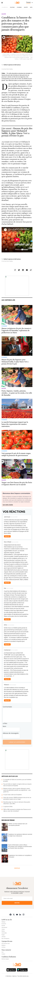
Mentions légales (5, 959)
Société (26, 7)
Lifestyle (3, 936)
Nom (4, 726)
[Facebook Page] (10, 914)
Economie (19, 7)
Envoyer (17, 902)
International (4, 927)
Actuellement (5, 7)
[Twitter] (14, 914)
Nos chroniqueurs (5, 938)
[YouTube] (17, 914)
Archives (3, 947)
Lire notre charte (8, 505)
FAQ (2, 952)
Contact (3, 954)
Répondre (7, 536)
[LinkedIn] (20, 914)
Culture (3, 929)
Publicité (3, 945)
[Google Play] (22, 969)
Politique (12, 7)
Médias (3, 931)
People (3, 934)
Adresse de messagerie (11, 733)
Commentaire (7, 707)
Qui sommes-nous (6, 943)
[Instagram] (23, 914)
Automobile (4, 933)
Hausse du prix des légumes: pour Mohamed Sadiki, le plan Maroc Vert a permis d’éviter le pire (17, 132)
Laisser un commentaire (17, 742)
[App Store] (11, 969)
